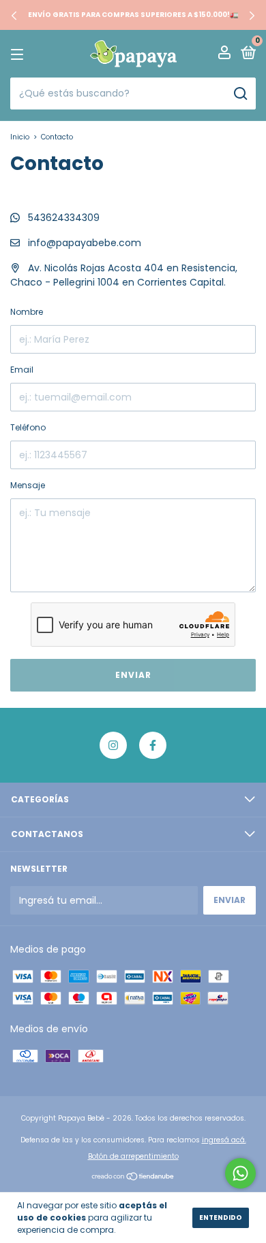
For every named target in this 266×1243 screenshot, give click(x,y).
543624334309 (62, 217)
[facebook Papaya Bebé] (152, 745)
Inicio (19, 137)
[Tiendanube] (133, 1178)
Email (21, 369)
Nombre (26, 312)
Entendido (220, 1217)
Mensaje (27, 485)
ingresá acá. (224, 1140)
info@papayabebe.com (84, 243)
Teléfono (28, 427)
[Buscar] (239, 94)
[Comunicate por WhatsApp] (240, 1173)
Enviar (133, 675)
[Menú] (19, 54)
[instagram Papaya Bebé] (113, 745)
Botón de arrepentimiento (133, 1156)
